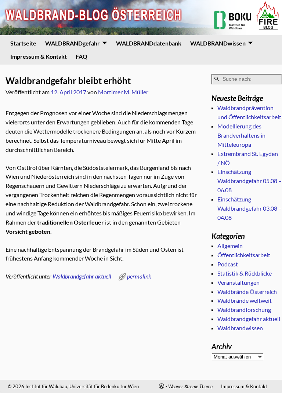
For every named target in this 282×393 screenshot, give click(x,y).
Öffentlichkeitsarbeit (243, 254)
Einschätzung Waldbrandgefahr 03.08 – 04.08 (249, 208)
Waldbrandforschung (244, 309)
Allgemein (230, 245)
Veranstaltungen (238, 282)
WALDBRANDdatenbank (148, 43)
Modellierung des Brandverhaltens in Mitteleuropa (241, 135)
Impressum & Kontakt (38, 56)
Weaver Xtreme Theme (190, 386)
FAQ (81, 56)
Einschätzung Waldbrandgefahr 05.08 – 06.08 (249, 180)
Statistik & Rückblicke (244, 273)
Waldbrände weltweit (244, 300)
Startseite (23, 43)
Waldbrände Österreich (247, 291)
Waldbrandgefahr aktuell (82, 276)
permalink (139, 276)
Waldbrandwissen (240, 327)
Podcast (227, 264)
